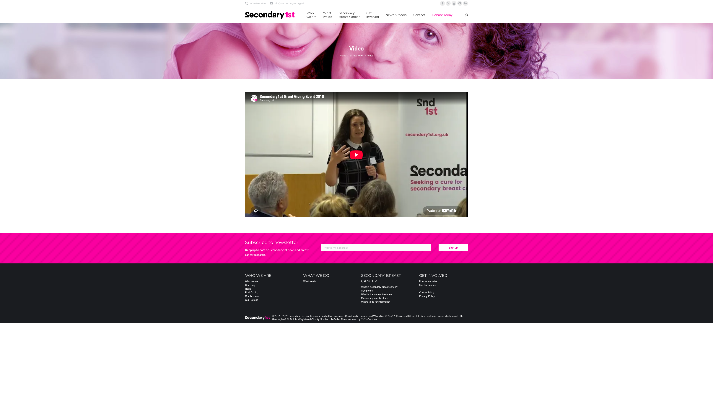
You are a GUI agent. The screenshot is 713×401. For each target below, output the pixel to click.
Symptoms (367, 290)
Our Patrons (251, 300)
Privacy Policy (427, 296)
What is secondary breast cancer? (379, 287)
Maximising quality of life (374, 298)
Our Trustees (252, 296)
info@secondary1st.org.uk (289, 3)
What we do (309, 281)
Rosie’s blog (251, 292)
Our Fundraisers (428, 285)
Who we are (251, 281)
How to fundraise (428, 281)
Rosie (248, 288)
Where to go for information (375, 301)
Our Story (250, 285)
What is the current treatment (377, 294)
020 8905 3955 (257, 3)
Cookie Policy (426, 292)
